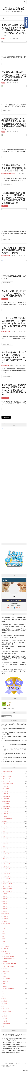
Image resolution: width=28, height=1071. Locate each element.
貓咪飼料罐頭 (5, 981)
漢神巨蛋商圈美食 (6, 863)
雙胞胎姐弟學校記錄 (5, 1023)
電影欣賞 (3, 933)
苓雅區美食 (5, 823)
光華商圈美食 (5, 836)
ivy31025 (9, 38)
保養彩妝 (3, 941)
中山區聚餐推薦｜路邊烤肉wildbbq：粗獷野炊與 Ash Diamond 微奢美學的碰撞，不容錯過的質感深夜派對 (13, 389)
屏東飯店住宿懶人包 (5, 806)
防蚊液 (4, 976)
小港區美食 (5, 828)
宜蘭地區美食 (4, 205)
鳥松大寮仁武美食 (6, 873)
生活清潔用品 (5, 973)
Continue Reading (7, 63)
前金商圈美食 (5, 833)
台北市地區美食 (5, 397)
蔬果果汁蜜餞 (4, 1001)
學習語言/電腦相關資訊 (8, 783)
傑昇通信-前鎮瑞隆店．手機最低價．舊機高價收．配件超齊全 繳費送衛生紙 (13, 168)
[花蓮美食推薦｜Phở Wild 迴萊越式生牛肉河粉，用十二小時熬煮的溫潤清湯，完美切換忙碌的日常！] (14, 93)
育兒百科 (3, 1013)
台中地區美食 (4, 906)
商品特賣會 (3, 926)
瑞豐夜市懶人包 (6, 858)
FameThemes (12, 1065)
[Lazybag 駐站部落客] (14, 559)
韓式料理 (3, 996)
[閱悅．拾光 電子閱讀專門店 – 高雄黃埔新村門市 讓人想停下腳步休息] (14, 266)
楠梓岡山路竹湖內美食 (7, 886)
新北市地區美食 (5, 365)
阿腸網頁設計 (8, 1067)
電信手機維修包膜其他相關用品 (8, 173)
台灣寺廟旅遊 (4, 816)
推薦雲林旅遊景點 (5, 789)
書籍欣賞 (3, 931)
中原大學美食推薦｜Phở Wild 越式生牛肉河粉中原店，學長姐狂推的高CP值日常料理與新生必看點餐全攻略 (13, 30)
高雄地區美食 (4, 821)
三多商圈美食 (5, 841)
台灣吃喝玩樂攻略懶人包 (6, 771)
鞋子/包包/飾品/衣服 (5, 953)
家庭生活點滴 (4, 1016)
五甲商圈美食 (5, 843)
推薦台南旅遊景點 (5, 798)
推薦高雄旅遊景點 (5, 255)
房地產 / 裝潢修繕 (5, 951)
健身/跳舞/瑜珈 (4, 948)
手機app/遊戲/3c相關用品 (8, 966)
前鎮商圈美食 (5, 838)
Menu (4, 2)
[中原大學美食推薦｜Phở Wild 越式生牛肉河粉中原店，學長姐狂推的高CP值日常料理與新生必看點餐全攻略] (14, 47)
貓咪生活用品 (5, 986)
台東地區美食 (4, 903)
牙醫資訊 (3, 928)
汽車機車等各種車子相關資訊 (7, 956)
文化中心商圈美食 (6, 866)
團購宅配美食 (4, 921)
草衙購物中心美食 (6, 868)
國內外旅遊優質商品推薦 (6, 818)
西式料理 (3, 991)
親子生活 (3, 774)
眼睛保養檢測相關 (5, 946)
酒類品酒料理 (4, 1003)
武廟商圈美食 (5, 846)
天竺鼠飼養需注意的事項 (8, 1011)
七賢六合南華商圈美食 (7, 883)
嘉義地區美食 (4, 898)
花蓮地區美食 (4, 908)
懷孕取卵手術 (4, 1021)
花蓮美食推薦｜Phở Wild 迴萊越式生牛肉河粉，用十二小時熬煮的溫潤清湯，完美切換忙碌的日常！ (13, 76)
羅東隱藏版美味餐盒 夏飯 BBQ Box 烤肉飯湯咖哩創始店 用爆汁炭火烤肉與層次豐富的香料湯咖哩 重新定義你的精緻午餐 (13, 197)
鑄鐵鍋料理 (3, 998)
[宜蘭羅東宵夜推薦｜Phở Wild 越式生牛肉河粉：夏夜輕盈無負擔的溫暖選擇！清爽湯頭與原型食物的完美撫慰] (14, 140)
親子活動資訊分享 (6, 779)
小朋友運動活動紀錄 (7, 776)
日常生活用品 (4, 961)
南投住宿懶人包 (4, 791)
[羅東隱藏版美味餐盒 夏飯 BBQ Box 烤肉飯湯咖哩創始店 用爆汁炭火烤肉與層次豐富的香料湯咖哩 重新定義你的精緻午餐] (14, 219)
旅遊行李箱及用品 (6, 968)
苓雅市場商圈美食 (6, 871)
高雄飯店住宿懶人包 (5, 801)
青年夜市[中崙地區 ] (7, 878)
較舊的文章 (6, 417)
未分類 (3, 38)
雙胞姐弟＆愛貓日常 (14, 8)
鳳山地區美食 (5, 831)
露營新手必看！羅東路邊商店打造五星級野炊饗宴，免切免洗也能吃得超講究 (13, 294)
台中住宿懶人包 (4, 786)
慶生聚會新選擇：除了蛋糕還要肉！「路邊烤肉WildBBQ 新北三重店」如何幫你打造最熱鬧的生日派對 (13, 357)
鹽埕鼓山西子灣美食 (7, 881)
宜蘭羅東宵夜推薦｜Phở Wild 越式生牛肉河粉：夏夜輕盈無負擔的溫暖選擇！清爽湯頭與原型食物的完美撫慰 (13, 123)
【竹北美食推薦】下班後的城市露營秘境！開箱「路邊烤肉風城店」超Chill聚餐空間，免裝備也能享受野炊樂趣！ (13, 323)
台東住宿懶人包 (4, 811)
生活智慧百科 (4, 1018)
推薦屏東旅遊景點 (5, 808)
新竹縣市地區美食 (5, 331)
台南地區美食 (4, 896)
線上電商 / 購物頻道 (5, 923)
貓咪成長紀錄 (5, 983)
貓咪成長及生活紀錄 (5, 978)
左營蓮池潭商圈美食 (7, 876)
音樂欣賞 (3, 936)
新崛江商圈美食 (6, 851)
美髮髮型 (3, 943)
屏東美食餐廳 (4, 893)
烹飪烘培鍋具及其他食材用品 (7, 988)
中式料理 (3, 993)
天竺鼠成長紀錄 (6, 1008)
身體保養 (3, 938)
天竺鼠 (2, 1006)
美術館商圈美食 (6, 853)
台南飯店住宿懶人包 (5, 796)
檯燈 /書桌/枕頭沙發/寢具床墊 (7, 958)
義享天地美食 (5, 848)
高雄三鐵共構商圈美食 (7, 891)
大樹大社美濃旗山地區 (7, 888)
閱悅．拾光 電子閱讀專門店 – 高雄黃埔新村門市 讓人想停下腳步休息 (13, 250)
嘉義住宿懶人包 (4, 793)
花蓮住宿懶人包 (4, 813)
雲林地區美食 (4, 901)
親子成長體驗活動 (6, 781)
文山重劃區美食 (6, 856)
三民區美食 (5, 826)
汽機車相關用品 (6, 971)
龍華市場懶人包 (6, 861)
